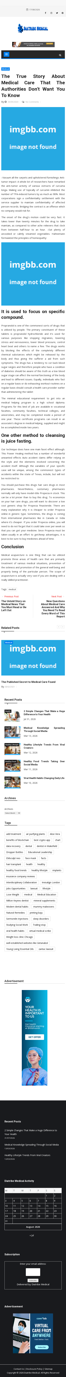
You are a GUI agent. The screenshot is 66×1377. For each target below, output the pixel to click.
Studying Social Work (17, 924)
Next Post (56, 596)
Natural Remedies (15, 912)
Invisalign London (51, 882)
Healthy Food (10, 761)
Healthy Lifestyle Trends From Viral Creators (27, 1155)
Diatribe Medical (40, 1284)
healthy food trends (16, 870)
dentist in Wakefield (47, 846)
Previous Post (11, 596)
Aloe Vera (55, 833)
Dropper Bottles (14, 852)
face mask (30, 858)
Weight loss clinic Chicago (19, 936)
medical (12, 589)
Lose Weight (12, 894)
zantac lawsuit (46, 949)
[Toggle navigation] (6, 54)
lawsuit (34, 888)
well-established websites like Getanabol (27, 942)
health (29, 864)
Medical (5, 69)
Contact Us (19, 1368)
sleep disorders (41, 918)
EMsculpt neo (13, 858)
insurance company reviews (20, 876)
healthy (41, 864)
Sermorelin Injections (17, 918)
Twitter (56, 12)
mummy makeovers (43, 906)
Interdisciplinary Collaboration (21, 882)
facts (43, 858)
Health (8, 711)
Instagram (51, 12)
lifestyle (46, 888)
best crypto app (42, 840)
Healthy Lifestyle (11, 745)
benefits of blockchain (17, 840)
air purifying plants (35, 833)
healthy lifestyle (40, 870)
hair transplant (13, 864)
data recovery (13, 846)
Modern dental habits (17, 906)
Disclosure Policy (34, 1368)
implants (57, 870)
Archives (8, 808)
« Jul (32, 1235)
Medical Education (46, 894)
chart (57, 840)
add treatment (13, 833)
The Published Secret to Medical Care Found (28, 681)
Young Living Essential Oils (20, 949)
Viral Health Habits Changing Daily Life (44, 778)
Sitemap (49, 1368)
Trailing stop (39, 924)
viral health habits (15, 930)
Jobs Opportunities (15, 888)
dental (28, 846)
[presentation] (58, 626)
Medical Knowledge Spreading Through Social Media (31, 1144)
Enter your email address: (33, 1274)
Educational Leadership (40, 852)
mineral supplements (44, 900)
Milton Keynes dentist (17, 900)
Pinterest (62, 12)
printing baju (36, 912)
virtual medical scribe (40, 930)
